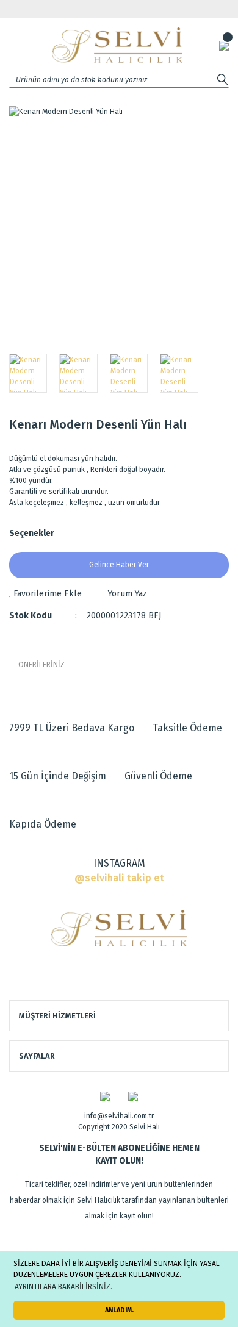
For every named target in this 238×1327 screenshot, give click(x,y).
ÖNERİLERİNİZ (41, 664)
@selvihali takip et (119, 878)
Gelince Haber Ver (119, 564)
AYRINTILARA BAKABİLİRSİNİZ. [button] (63, 1286)
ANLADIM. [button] (119, 1310)
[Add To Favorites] (45, 593)
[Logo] (117, 45)
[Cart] (224, 45)
